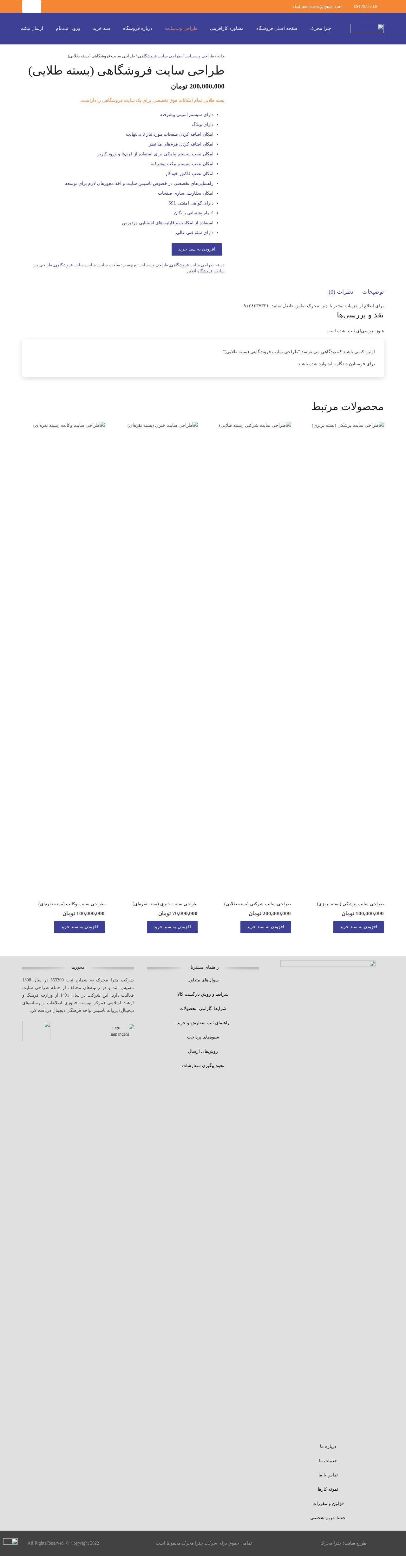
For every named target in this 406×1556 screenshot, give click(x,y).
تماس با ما (328, 1475)
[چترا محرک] (367, 28)
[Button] (31, 6)
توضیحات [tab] (373, 292)
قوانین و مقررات (328, 1503)
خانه (221, 56)
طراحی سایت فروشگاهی (159, 56)
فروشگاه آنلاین (200, 271)
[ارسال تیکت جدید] (10, 1545)
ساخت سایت (109, 265)
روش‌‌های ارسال (203, 1051)
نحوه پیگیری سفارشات (203, 1065)
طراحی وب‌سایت (199, 56)
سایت (91, 265)
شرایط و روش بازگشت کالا (203, 994)
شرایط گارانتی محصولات (203, 1008)
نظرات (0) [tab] (341, 292)
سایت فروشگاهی (69, 265)
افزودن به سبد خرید (196, 249)
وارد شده (317, 363)
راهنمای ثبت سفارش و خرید (203, 1022)
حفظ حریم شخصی (328, 1517)
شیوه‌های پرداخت (203, 1037)
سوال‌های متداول (203, 980)
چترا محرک (331, 1543)
